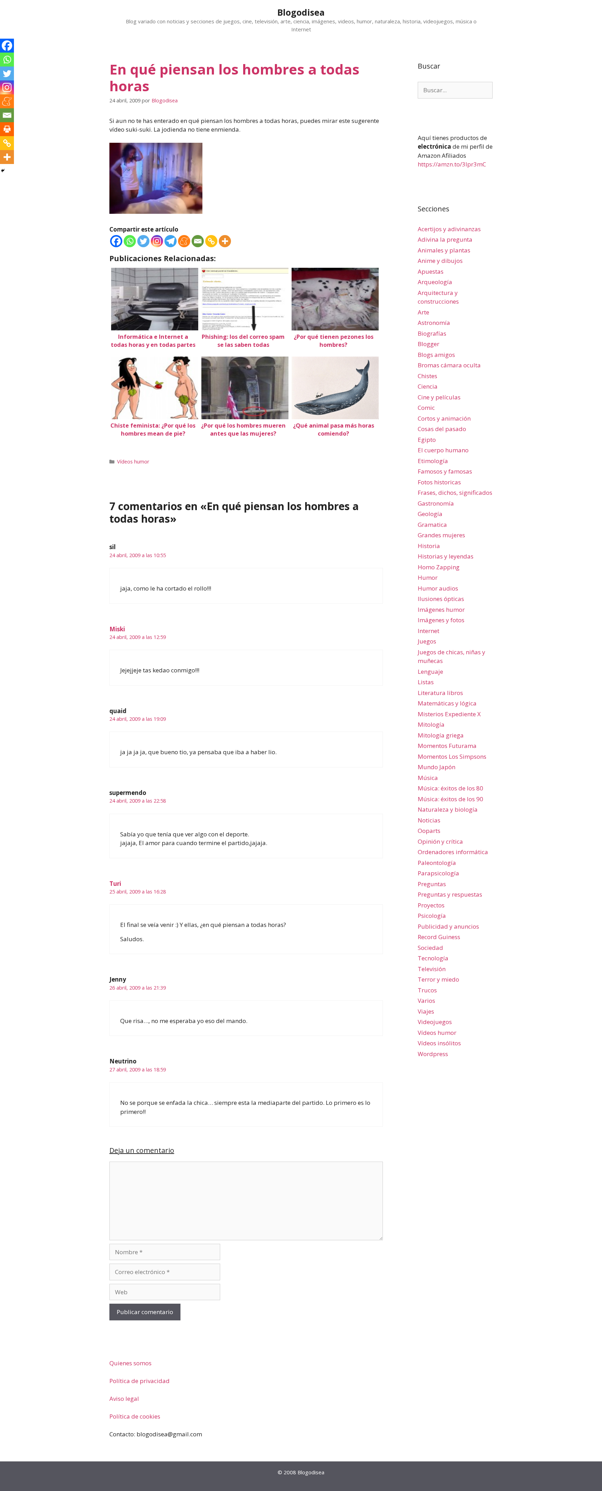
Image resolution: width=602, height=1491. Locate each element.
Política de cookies (134, 1416)
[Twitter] (143, 241)
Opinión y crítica (440, 841)
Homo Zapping (439, 567)
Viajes (426, 1011)
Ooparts (429, 831)
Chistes (427, 376)
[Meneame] (184, 241)
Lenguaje (430, 672)
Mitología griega (441, 735)
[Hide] (3, 170)
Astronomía (434, 323)
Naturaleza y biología (448, 809)
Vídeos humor (133, 461)
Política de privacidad (139, 1381)
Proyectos (431, 905)
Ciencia (428, 386)
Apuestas (430, 271)
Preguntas (432, 884)
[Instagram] (157, 241)
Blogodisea (301, 12)
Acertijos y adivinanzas (449, 229)
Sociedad (430, 948)
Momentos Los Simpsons (452, 756)
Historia (429, 546)
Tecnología (433, 958)
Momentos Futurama (447, 746)
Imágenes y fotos (441, 620)
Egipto (427, 440)
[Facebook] (116, 241)
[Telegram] (170, 241)
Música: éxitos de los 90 (450, 799)
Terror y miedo (438, 979)
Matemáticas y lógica (447, 703)
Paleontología (437, 863)
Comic (426, 408)
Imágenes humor (441, 610)
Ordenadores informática (453, 852)
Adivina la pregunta (445, 239)
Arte (423, 312)
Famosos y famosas (445, 471)
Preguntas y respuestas (450, 894)
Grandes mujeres (441, 535)
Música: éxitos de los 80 (450, 788)
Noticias (429, 820)
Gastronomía (436, 503)
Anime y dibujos (440, 261)
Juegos (427, 641)
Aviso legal (124, 1399)
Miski (117, 629)
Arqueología (435, 282)
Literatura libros (440, 693)
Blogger (428, 344)
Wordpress (433, 1054)
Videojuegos (435, 1022)
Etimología (433, 461)
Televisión (432, 969)
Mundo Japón (436, 767)
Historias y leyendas (445, 556)
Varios (426, 1001)
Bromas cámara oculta (449, 365)
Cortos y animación (444, 418)
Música (428, 778)
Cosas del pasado (442, 429)
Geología (430, 514)
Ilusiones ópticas (441, 599)
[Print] (7, 129)
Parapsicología (438, 873)
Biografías (432, 333)
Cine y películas (439, 397)
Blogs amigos (436, 355)
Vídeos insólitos (439, 1043)
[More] (225, 241)
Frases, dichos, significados (455, 493)
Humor (428, 577)
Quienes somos (130, 1363)
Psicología (432, 916)
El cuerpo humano (443, 450)
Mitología (431, 724)
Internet (428, 631)
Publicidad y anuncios (448, 926)
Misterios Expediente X (449, 714)
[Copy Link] (211, 241)
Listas (426, 682)
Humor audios (438, 588)
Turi (115, 884)
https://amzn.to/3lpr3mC (452, 164)
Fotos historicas (439, 482)
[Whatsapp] (130, 241)
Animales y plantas (444, 250)
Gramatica (432, 525)
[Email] (198, 241)
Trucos (427, 990)
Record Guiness (439, 937)
